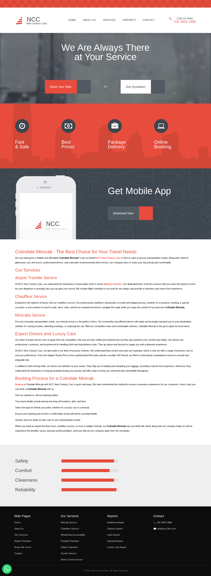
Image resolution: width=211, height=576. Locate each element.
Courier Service (68, 553)
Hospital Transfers (70, 541)
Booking (19, 384)
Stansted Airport (115, 541)
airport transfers (114, 284)
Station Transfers (69, 547)
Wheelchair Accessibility (73, 534)
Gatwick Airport (114, 528)
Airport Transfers (22, 541)
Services (109, 20)
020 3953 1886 (185, 21)
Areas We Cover (22, 547)
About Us (89, 20)
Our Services (21, 534)
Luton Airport (113, 534)
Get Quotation (135, 86)
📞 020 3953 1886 (162, 522)
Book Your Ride (60, 86)
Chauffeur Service (70, 528)
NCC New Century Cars (108, 258)
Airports (129, 20)
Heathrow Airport (115, 522)
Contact (149, 20)
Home (72, 20)
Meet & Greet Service (72, 559)
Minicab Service (69, 522)
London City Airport (116, 547)
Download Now (123, 213)
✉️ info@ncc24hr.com (164, 528)
